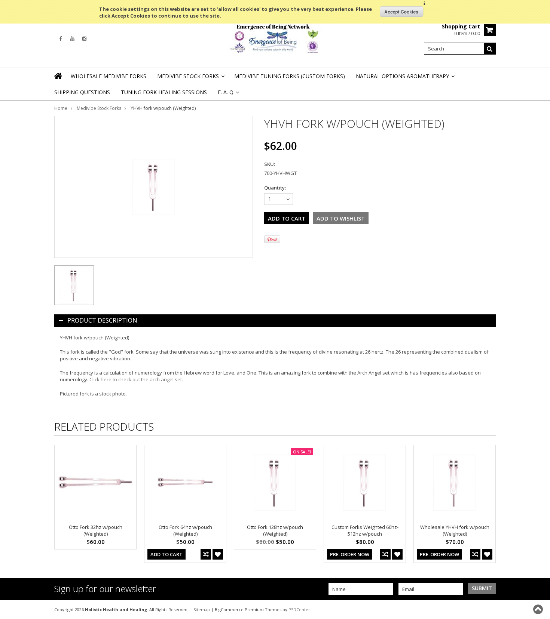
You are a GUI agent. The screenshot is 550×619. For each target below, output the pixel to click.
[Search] (490, 49)
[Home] (58, 75)
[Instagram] (84, 38)
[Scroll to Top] (538, 609)
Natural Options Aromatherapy (404, 78)
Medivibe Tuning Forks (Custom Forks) (289, 76)
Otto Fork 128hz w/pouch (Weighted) (275, 530)
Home (60, 108)
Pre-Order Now (349, 554)
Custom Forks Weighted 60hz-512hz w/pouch (364, 530)
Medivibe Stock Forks (190, 78)
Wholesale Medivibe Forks (108, 76)
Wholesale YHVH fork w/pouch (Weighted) (454, 530)
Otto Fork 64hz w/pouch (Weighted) (185, 530)
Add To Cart (166, 554)
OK (402, 11)
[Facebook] (60, 38)
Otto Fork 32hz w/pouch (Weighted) (95, 530)
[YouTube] (72, 38)
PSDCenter (299, 609)
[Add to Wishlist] (218, 554)
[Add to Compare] (206, 554)
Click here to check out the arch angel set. (136, 379)
